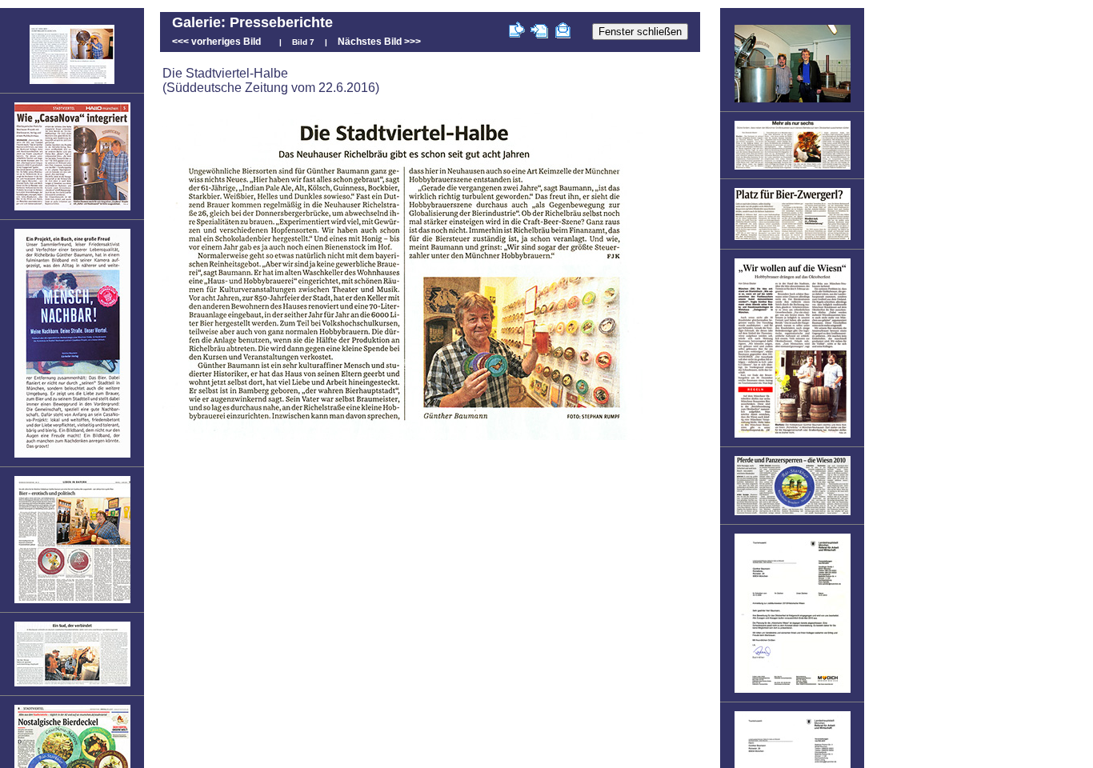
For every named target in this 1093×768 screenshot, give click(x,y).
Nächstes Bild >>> (379, 41)
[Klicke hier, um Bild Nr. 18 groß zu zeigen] (792, 101)
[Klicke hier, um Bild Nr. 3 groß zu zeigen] (72, 456)
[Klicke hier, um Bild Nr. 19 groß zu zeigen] (792, 168)
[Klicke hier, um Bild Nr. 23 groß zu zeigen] (792, 692)
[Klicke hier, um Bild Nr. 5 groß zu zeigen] (72, 685)
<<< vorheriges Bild (216, 41)
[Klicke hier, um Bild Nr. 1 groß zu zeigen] (72, 83)
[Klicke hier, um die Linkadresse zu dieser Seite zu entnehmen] (540, 32)
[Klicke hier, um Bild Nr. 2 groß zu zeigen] (72, 209)
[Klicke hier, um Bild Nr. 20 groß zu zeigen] (792, 239)
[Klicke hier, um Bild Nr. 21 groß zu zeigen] (792, 436)
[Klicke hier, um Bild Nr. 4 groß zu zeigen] (72, 602)
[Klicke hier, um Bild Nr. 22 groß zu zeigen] (792, 514)
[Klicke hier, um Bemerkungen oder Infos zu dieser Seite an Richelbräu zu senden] (563, 32)
